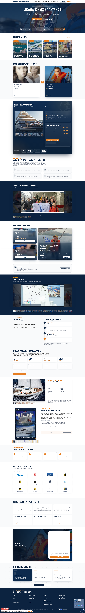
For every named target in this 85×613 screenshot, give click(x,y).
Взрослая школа (63, 1)
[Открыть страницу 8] (31, 441)
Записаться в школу (36, 19)
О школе (35, 512)
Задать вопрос (56, 523)
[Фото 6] (38, 134)
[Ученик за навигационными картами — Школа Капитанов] (44, 311)
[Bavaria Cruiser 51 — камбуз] (21, 403)
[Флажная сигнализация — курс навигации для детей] (29, 311)
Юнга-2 (14, 598)
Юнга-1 (14, 597)
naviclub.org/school (58, 343)
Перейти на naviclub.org (65, 268)
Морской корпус (44, 1)
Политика (25, 611)
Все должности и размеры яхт (52, 140)
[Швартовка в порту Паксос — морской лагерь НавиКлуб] (33, 311)
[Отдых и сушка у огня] (29, 217)
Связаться (70, 1)
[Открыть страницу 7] (28, 441)
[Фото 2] (21, 134)
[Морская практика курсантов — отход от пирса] (55, 311)
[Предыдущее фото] (39, 131)
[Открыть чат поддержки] (82, 610)
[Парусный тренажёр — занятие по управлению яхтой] (22, 311)
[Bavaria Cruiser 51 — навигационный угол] (31, 403)
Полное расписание (16, 329)
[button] (29, 121)
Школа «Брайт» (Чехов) (31, 598)
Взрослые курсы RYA (62, 597)
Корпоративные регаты (62, 599)
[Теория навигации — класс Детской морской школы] (66, 311)
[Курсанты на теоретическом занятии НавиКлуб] (37, 311)
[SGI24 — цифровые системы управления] (62, 609)
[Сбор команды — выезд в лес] (14, 217)
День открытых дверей (48, 19)
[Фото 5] (34, 134)
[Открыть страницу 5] (23, 441)
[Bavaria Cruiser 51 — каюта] (28, 403)
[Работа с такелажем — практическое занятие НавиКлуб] (52, 311)
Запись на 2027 (66, 257)
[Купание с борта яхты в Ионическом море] (40, 311)
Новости (54, 1)
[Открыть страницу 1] (14, 441)
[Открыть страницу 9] (33, 441)
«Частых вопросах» (77, 602)
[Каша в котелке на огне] (25, 217)
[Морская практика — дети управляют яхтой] (70, 311)
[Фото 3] (25, 134)
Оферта (44, 600)
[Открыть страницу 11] (38, 441)
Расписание (50, 1)
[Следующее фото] (41, 131)
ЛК (57, 1)
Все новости (69, 37)
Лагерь (39, 1)
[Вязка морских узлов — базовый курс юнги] (59, 311)
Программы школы (17, 512)
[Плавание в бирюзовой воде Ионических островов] (48, 311)
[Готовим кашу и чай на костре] (18, 217)
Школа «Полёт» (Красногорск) (32, 599)
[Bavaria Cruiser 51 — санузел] (24, 403)
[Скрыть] (82, 599)
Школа (35, 1)
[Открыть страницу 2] (16, 441)
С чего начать (36, 523)
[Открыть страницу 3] (19, 441)
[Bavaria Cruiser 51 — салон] (17, 403)
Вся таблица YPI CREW (51, 142)
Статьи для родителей (16, 602)
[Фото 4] (30, 134)
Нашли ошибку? (4, 608)
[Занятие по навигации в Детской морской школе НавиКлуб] (14, 311)
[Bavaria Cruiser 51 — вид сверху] (14, 403)
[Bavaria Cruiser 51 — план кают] (34, 403)
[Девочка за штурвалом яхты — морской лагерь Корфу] (18, 311)
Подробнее (25, 240)
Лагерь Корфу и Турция (16, 599)
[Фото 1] (17, 134)
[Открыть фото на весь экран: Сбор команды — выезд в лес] (42, 202)
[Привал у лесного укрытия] (22, 217)
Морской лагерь (16, 523)
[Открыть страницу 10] (36, 441)
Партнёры (29, 602)
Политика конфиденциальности (48, 601)
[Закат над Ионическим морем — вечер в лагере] (63, 311)
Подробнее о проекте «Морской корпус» (42, 495)
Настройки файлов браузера (47, 604)
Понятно (30, 611)
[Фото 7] (42, 134)
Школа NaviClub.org (62, 598)
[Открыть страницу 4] (21, 441)
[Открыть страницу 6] (26, 441)
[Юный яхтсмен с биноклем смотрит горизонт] (25, 311)
